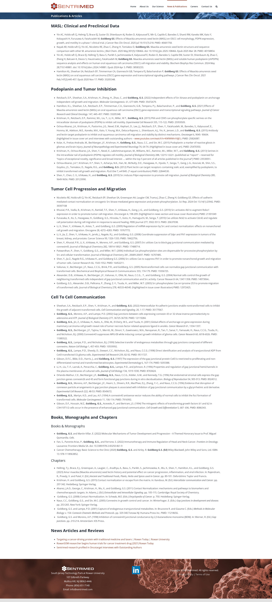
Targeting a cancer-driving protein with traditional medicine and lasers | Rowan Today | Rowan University (113, 539)
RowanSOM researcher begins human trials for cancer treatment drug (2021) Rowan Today (105, 543)
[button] (216, 6)
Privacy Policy (186, 574)
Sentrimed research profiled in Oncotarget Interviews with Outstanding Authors (99, 547)
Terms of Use (203, 574)
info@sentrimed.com (81, 589)
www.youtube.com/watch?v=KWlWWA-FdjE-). (158, 138)
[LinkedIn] (136, 570)
